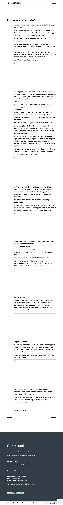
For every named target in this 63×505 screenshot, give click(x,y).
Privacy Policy (12, 492)
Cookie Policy (20, 492)
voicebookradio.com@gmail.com (18, 464)
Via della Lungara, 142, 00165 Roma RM (20, 484)
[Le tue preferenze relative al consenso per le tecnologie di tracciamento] (60, 502)
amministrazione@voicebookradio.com (21, 455)
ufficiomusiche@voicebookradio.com (20, 452)
